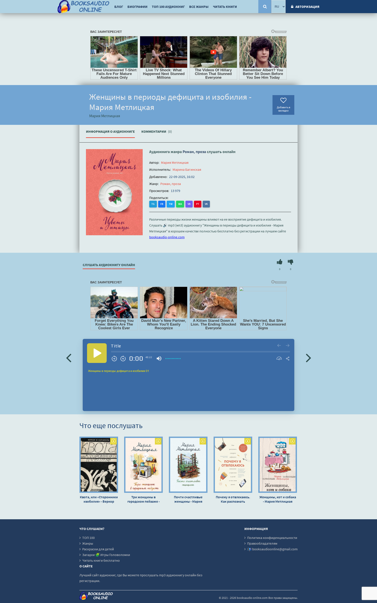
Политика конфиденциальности (272, 537)
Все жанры (199, 6)
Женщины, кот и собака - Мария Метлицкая (277, 499)
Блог (118, 6)
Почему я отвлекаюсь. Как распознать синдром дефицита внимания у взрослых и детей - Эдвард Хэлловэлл (233, 499)
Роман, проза (194, 151)
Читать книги (225, 6)
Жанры (87, 543)
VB (189, 204)
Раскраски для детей (98, 549)
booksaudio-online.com (167, 237)
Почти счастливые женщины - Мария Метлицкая (188, 499)
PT (197, 204)
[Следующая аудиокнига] (308, 357)
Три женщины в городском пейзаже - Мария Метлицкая (143, 499)
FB (161, 204)
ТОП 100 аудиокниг (168, 6)
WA (180, 204)
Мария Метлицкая (174, 162)
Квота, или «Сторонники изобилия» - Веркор (99, 499)
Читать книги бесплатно (101, 560)
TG (153, 204)
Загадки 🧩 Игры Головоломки (106, 554)
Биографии (137, 6)
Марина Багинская (187, 169)
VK (206, 204)
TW (171, 204)
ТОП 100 (88, 537)
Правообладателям (262, 543)
